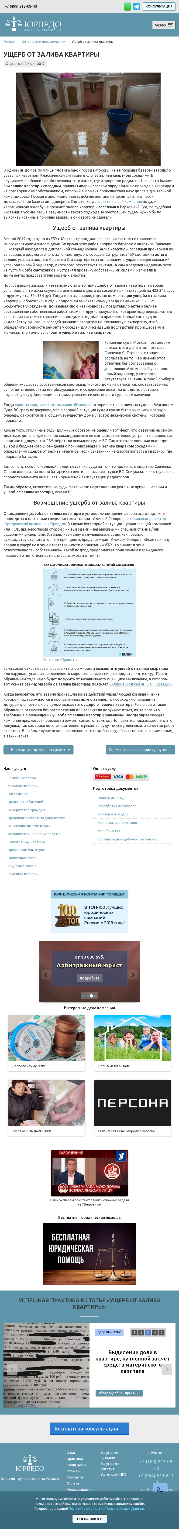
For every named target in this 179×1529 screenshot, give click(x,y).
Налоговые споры (22, 858)
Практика (75, 1459)
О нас (71, 1453)
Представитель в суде (26, 850)
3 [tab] (148, 1332)
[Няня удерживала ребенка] (89, 1173)
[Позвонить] (40, 1491)
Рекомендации (80, 1490)
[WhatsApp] (30, 1491)
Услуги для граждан (110, 1455)
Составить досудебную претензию (127, 839)
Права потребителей (25, 802)
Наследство (17, 794)
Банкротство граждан (26, 810)
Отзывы (73, 1471)
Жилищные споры (22, 786)
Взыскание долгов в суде (28, 826)
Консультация (159, 6)
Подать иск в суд (111, 798)
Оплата (73, 1483)
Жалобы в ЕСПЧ (110, 831)
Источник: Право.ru (60, 659)
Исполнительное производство (34, 834)
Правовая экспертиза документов (36, 818)
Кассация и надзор (113, 814)
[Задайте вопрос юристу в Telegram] (137, 6)
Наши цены (76, 1465)
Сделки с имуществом (26, 842)
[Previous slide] (46, 974)
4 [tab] (155, 1332)
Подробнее (89, 978)
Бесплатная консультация (87, 1428)
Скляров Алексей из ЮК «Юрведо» (140, 684)
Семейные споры (22, 778)
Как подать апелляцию (117, 823)
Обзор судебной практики (119, 1393)
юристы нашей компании (119, 201)
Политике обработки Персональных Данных (107, 1509)
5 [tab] (161, 1332)
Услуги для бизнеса (110, 1466)
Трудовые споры (21, 866)
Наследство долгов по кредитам (40, 750)
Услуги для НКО (114, 1474)
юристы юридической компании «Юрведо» (53, 405)
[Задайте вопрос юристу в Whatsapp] (127, 7)
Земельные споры (22, 874)
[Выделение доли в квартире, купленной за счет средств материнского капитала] (46, 1365)
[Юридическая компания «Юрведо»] (33, 24)
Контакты (75, 1477)
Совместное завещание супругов (138, 750)
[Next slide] (133, 974)
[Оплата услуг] (121, 776)
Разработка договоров (117, 806)
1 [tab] (134, 1332)
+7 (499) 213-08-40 (21, 6)
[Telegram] (20, 1491)
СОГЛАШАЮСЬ (89, 1519)
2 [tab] (141, 1332)
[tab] (84, 996)
